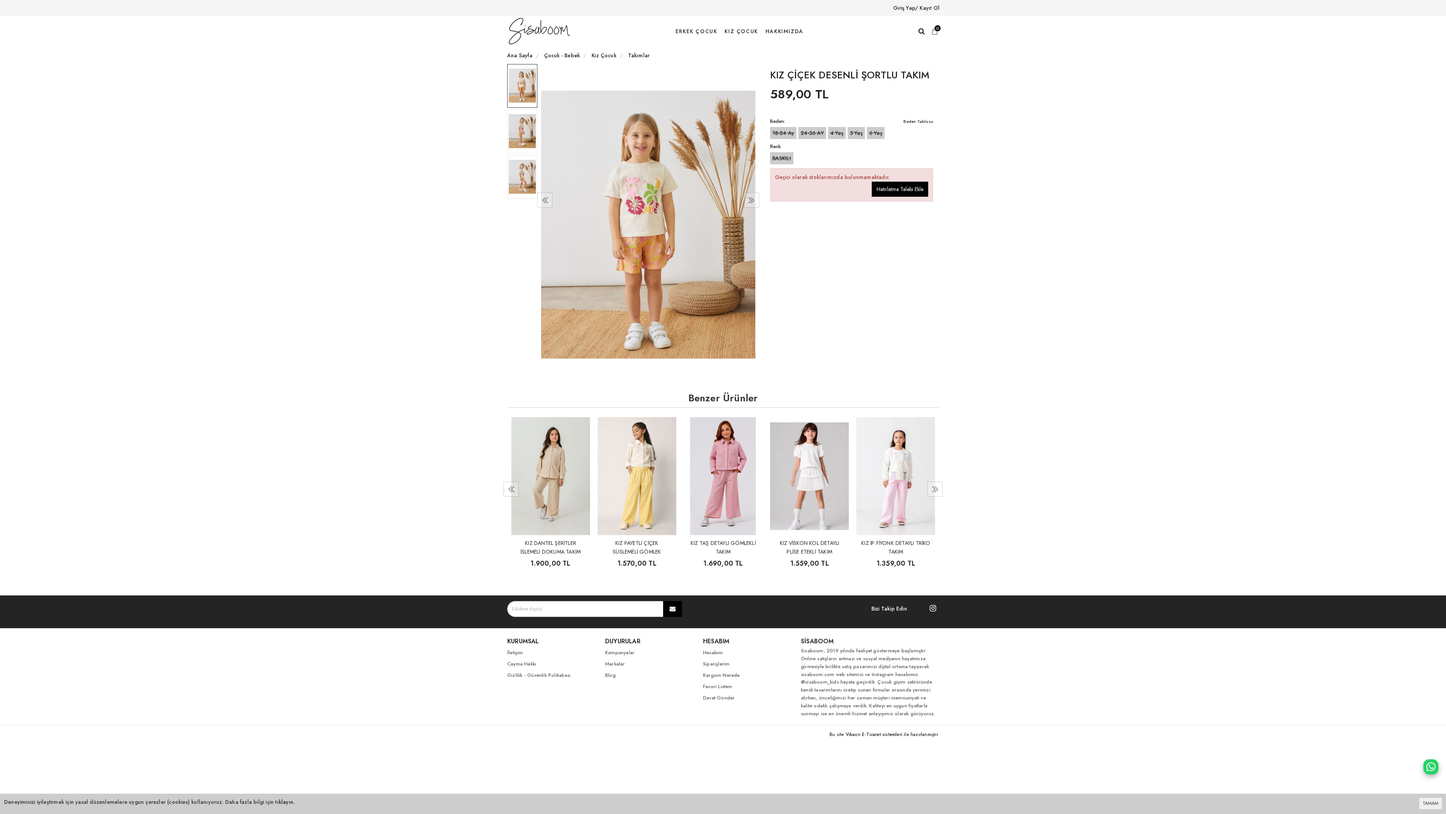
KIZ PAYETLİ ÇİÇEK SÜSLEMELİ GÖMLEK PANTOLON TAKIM (637, 546)
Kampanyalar (620, 652)
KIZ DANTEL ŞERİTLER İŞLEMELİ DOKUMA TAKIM (550, 546)
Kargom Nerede (721, 675)
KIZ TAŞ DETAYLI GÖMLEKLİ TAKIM (723, 546)
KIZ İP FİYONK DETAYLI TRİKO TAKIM (895, 546)
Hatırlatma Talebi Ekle (900, 189)
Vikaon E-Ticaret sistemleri (874, 734)
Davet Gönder (719, 697)
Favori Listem (717, 686)
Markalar (615, 663)
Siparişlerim (716, 663)
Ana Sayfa (519, 55)
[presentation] (544, 200)
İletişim (515, 652)
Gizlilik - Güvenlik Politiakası (538, 675)
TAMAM (1430, 803)
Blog (610, 675)
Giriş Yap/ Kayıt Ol (916, 8)
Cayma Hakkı (521, 663)
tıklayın (284, 802)
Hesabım (713, 652)
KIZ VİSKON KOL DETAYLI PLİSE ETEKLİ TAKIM (809, 546)
